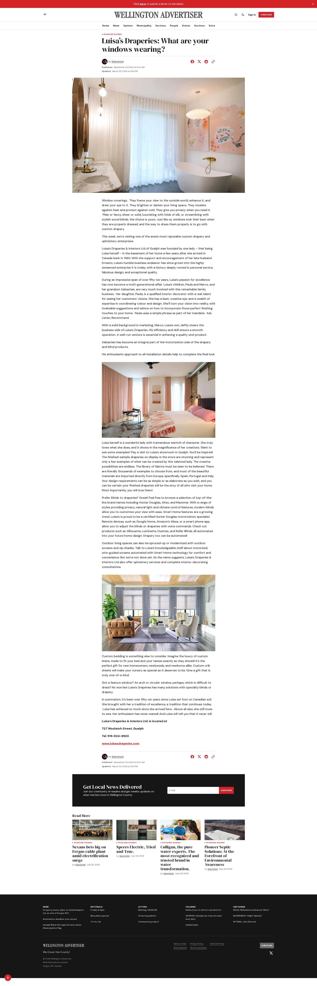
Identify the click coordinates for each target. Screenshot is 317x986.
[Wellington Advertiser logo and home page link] (158, 14)
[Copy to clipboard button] (212, 61)
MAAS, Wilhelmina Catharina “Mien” (251, 910)
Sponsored (108, 34)
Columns (190, 907)
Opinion (128, 25)
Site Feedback (180, 948)
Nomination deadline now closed (60, 919)
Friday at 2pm (97, 910)
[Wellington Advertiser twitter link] (271, 953)
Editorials (96, 907)
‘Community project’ (148, 921)
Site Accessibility (198, 948)
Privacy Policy (196, 943)
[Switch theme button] (243, 14)
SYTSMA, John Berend (244, 921)
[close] (313, 4)
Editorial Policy (217, 943)
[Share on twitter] (199, 61)
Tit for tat (95, 921)
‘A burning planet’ (147, 915)
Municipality (144, 25)
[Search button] (236, 14)
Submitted (117, 61)
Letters (142, 907)
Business (118, 34)
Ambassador (192, 925)
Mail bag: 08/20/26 (147, 910)
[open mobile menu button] (45, 14)
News (116, 25)
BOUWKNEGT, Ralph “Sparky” (247, 915)
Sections (160, 25)
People (174, 25)
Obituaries (239, 907)
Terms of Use (180, 943)
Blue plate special (99, 915)
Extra (212, 25)
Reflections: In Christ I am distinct (203, 910)
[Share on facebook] (193, 61)
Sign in (252, 14)
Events (186, 25)
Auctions (199, 25)
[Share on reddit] (206, 61)
